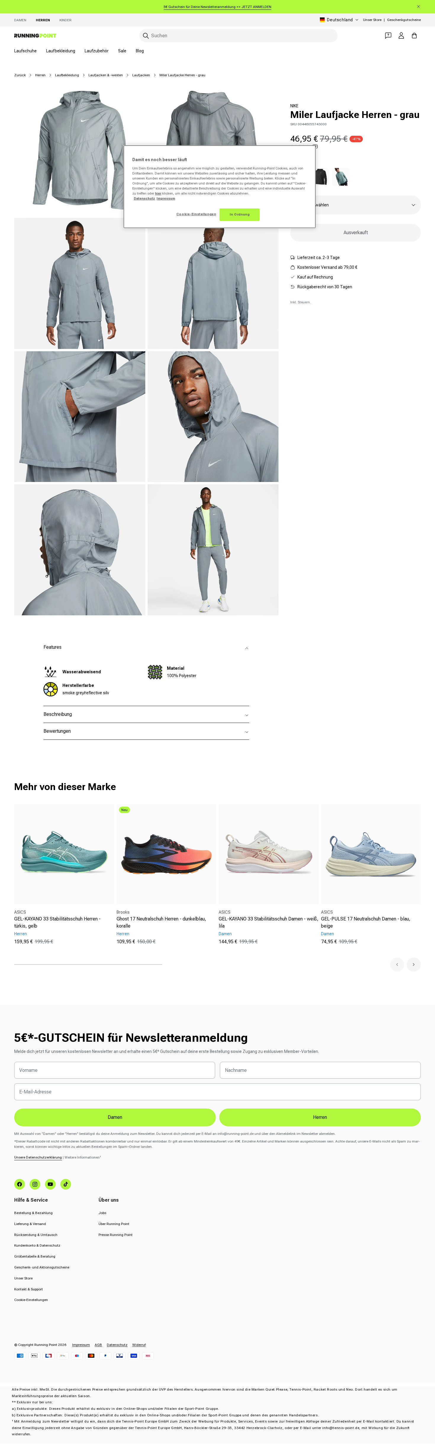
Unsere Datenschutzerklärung (38, 1157)
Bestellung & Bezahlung (33, 1213)
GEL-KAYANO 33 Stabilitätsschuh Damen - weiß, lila (268, 922)
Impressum (81, 1345)
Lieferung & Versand (30, 1224)
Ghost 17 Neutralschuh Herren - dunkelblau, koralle (161, 922)
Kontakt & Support (28, 1289)
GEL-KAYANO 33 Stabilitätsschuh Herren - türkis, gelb (57, 922)
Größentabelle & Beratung (34, 1256)
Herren (43, 20)
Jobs (102, 1213)
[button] (397, 964)
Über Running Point (114, 1224)
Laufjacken (141, 75)
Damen (20, 20)
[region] (219, 186)
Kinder (65, 20)
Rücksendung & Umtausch (35, 1235)
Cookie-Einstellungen (31, 1300)
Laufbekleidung (60, 50)
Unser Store (372, 20)
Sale (122, 50)
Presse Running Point (116, 1235)
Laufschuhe (25, 50)
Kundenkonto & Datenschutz (37, 1245)
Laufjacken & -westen (105, 75)
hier (158, 193)
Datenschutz (117, 1345)
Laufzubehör (97, 50)
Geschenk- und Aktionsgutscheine (41, 1267)
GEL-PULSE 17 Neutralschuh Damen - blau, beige (365, 922)
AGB (98, 1345)
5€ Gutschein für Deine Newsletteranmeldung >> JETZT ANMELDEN (217, 7)
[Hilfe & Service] (388, 35)
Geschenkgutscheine (404, 20)
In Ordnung (240, 214)
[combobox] (238, 35)
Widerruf (139, 1345)
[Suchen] (145, 35)
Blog (140, 50)
